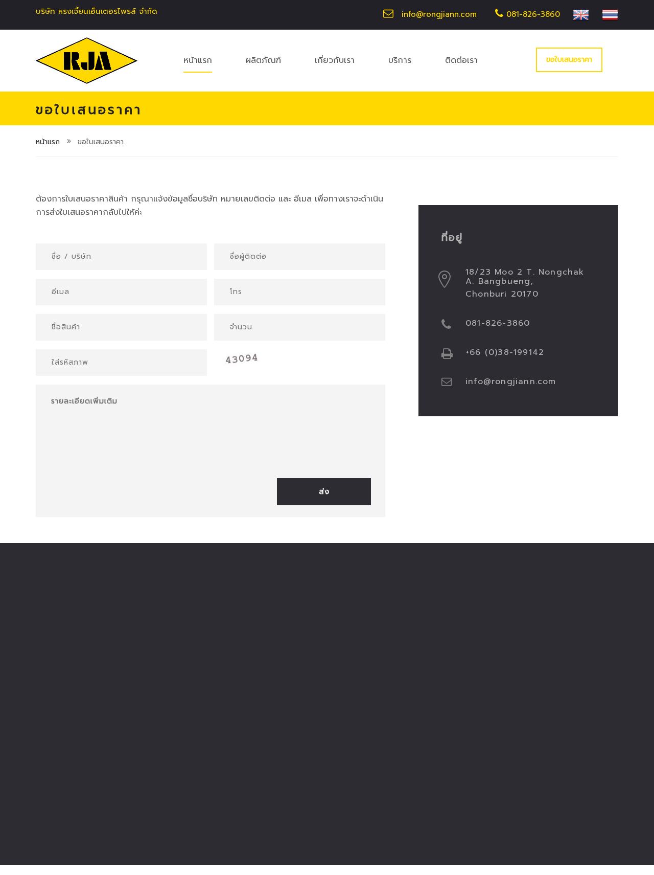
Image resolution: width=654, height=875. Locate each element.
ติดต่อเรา (461, 60)
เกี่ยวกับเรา (335, 60)
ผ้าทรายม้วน (56, 722)
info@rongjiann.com (439, 14)
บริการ (399, 60)
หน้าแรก (197, 60)
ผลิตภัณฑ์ (263, 60)
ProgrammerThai (248, 844)
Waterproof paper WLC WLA (81, 751)
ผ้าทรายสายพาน (155, 698)
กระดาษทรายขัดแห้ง (161, 626)
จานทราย (51, 650)
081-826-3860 (531, 14)
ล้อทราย (142, 650)
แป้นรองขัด (147, 674)
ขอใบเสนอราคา (569, 59)
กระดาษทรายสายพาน (164, 722)
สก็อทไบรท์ (54, 674)
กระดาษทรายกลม (65, 626)
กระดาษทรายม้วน (65, 698)
